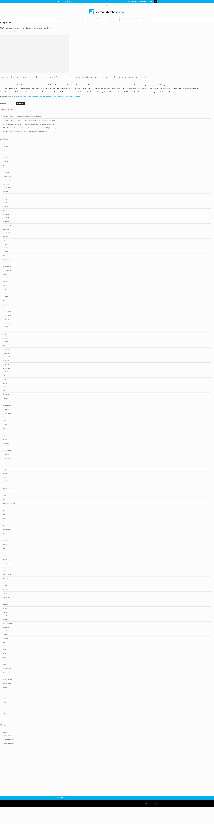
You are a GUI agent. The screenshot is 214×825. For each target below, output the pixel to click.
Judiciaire (5, 638)
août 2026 (5, 146)
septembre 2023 (7, 278)
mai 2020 (5, 428)
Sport (91, 19)
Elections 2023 (6, 597)
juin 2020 (5, 424)
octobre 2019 (6, 454)
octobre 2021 (6, 364)
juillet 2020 (5, 420)
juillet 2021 (5, 375)
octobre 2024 (6, 229)
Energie (4, 601)
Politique (61, 19)
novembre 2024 (7, 225)
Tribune (4, 717)
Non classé (5, 661)
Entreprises (5, 604)
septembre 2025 (7, 187)
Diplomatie (5, 578)
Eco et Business (72, 19)
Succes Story (6, 709)
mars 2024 (5, 255)
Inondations (49, 96)
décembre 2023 (7, 266)
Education (5, 593)
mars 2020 (5, 435)
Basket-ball (5, 548)
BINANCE (5, 552)
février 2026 (6, 169)
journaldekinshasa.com (76, 803)
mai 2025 (5, 203)
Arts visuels (6, 537)
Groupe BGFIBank (7, 623)
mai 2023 (5, 293)
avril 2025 (5, 206)
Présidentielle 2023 (7, 679)
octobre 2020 (6, 409)
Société (83, 19)
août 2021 (5, 372)
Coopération (6, 567)
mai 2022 (5, 338)
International (147, 19)
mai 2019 (5, 473)
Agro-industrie (6, 529)
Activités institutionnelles (9, 503)
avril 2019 (5, 477)
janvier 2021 (6, 398)
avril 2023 (5, 296)
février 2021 (6, 394)
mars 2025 (5, 210)
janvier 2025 (6, 218)
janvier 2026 (6, 172)
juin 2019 (5, 469)
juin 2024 (5, 244)
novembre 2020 (7, 405)
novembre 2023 (7, 270)
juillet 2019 (5, 465)
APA (4, 533)
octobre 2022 (6, 319)
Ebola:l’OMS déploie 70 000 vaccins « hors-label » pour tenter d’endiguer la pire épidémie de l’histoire (28, 124)
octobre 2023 (6, 274)
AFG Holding (6, 510)
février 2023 (6, 304)
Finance (5, 612)
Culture (98, 19)
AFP (4, 514)
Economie (5, 589)
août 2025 (5, 191)
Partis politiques (7, 668)
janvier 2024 (6, 263)
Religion (5, 687)
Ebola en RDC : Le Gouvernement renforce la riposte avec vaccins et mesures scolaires (25, 131)
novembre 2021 (7, 360)
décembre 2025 (7, 176)
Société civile (59, 96)
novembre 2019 (7, 450)
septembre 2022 (7, 323)
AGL (4, 525)
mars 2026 (5, 165)
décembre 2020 (7, 402)
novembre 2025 (7, 180)
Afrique (4, 518)
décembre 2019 (7, 447)
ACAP (4, 499)
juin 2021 (5, 379)
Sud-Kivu (65, 96)
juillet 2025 (5, 195)
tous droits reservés (87, 803)
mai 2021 (5, 383)
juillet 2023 (5, 285)
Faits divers (6, 608)
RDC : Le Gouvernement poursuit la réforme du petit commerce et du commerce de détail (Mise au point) (29, 128)
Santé (107, 19)
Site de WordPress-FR (8, 743)
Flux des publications (8, 736)
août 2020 (5, 417)
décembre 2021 (7, 357)
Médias (4, 653)
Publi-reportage (7, 683)
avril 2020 (5, 432)
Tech (4, 713)
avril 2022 (5, 342)
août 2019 (5, 462)
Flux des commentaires (9, 739)
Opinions (114, 19)
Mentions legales (61, 797)
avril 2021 (5, 387)
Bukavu (29, 96)
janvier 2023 (6, 308)
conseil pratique (7, 563)
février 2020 (6, 439)
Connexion (5, 732)
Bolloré (4, 555)
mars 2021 (5, 390)
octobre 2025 (6, 184)
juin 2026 (5, 154)
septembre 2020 (7, 413)
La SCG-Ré (5, 646)
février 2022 (6, 349)
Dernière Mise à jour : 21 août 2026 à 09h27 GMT (139, 1)
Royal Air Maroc (7, 691)
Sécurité (5, 698)
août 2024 (5, 236)
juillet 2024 (5, 240)
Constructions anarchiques (38, 96)
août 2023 (5, 281)
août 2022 (5, 326)
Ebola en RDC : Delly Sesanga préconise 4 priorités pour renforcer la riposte (22, 116)
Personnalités (125, 19)
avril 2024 (5, 251)
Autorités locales (22, 96)
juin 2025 (5, 199)
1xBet (4, 495)
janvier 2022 (6, 353)
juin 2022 (5, 334)
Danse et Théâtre (7, 574)
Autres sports (6, 544)
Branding (5, 559)
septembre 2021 (7, 368)
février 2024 (6, 259)
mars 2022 (5, 345)
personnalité (6, 672)
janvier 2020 (6, 443)
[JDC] (107, 11)
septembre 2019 (7, 458)
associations (6, 540)
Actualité (5, 507)
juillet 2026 (5, 150)
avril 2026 (5, 161)
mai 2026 (5, 157)
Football (5, 616)
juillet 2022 (5, 330)
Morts (54, 96)
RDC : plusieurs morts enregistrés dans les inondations (25, 28)
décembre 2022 (7, 311)
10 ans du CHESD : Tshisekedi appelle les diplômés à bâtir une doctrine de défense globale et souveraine (29, 120)
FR (107, 6)
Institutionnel (6, 627)
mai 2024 (5, 248)
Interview (5, 634)
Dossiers (136, 19)
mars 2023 (5, 300)
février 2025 (6, 214)
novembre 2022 (7, 315)
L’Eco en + (5, 642)
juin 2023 (5, 289)
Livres (4, 649)
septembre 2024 (7, 233)
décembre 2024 (7, 221)
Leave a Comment (75, 97)
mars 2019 (5, 480)
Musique (5, 657)
